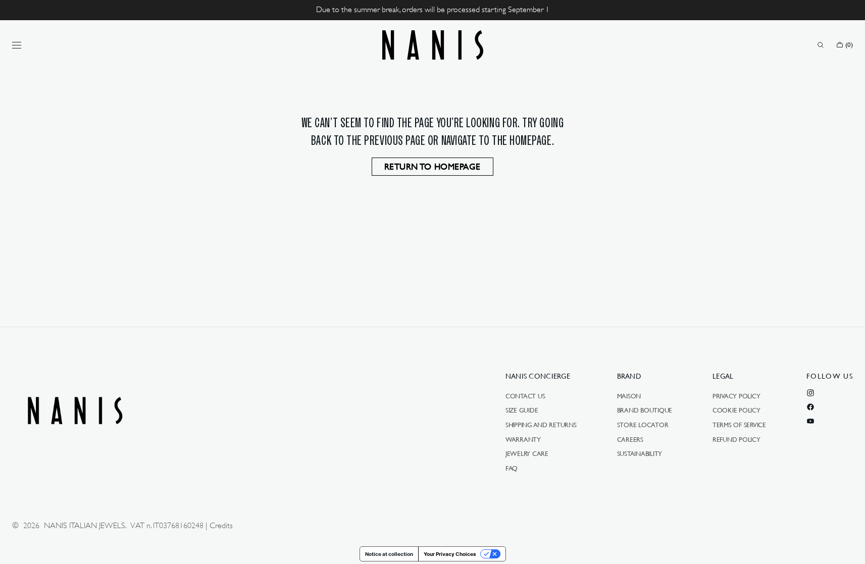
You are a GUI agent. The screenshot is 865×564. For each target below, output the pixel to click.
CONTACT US (525, 396)
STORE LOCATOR (643, 424)
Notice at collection (389, 554)
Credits (221, 525)
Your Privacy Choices (450, 554)
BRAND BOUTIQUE (644, 410)
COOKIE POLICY (736, 410)
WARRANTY (523, 439)
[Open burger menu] (16, 45)
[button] (820, 45)
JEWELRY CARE (526, 453)
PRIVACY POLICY (736, 396)
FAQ (511, 468)
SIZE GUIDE (521, 410)
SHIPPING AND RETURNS (541, 424)
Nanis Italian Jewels (84, 525)
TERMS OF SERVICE (739, 424)
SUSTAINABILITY (639, 453)
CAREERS (630, 439)
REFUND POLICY (736, 439)
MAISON (629, 396)
